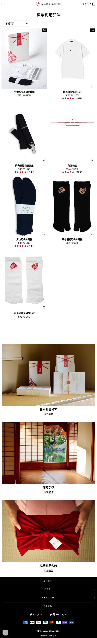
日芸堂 (48, 589)
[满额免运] (48, 453)
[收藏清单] (89, 4)
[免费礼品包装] (48, 531)
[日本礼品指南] (48, 375)
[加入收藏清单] (44, 86)
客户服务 (48, 581)
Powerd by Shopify (48, 636)
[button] (68, 98)
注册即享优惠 (47, 597)
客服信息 (48, 606)
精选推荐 (9, 23)
